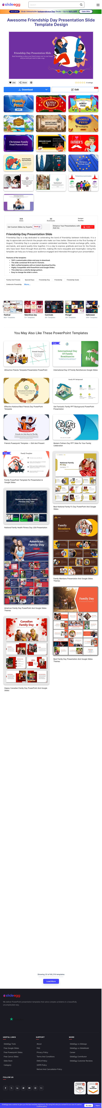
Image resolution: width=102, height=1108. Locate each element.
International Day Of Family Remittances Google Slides (75, 370)
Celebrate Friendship (14, 284)
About (39, 1044)
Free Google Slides (11, 1048)
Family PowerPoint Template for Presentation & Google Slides (23, 481)
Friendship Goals (73, 280)
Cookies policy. (42, 1106)
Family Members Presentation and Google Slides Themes (73, 579)
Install (88, 227)
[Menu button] (98, 5)
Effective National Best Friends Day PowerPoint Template (23, 408)
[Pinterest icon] (31, 82)
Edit (86, 89)
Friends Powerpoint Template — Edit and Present (24, 443)
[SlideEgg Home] (51, 995)
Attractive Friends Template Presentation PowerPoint (25, 370)
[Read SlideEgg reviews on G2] (80, 1088)
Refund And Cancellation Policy (49, 1069)
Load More (51, 981)
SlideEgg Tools (10, 1044)
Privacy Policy (42, 1052)
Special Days (29, 280)
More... (27, 284)
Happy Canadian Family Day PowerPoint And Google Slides (25, 689)
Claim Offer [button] (86, 11)
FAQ (38, 1048)
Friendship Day (44, 280)
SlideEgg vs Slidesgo (78, 1044)
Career (72, 1052)
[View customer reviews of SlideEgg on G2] (93, 1088)
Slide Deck (8, 1061)
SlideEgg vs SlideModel (79, 1048)
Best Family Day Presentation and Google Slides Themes (73, 660)
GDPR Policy (42, 1065)
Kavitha (80, 221)
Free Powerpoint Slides (13, 1052)
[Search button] (81, 5)
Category (7, 1065)
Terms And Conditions (45, 1056)
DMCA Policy (42, 1061)
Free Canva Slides (11, 1056)
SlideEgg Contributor (78, 1056)
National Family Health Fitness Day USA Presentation (25, 527)
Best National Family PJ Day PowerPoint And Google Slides (74, 508)
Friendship (58, 280)
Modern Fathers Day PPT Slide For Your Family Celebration (72, 444)
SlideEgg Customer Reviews (81, 1061)
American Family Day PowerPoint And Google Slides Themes (25, 609)
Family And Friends (13, 280)
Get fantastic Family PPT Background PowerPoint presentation (73, 408)
